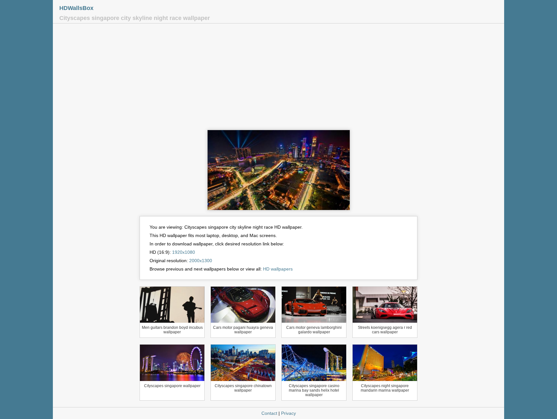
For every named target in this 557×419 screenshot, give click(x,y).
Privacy (288, 413)
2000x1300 (200, 260)
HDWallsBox (76, 8)
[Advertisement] (278, 78)
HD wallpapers (278, 268)
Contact (269, 413)
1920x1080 (183, 252)
